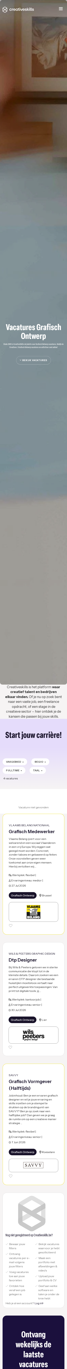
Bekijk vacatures (34, 360)
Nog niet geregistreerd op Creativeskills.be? (29, 1235)
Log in (38, 1303)
